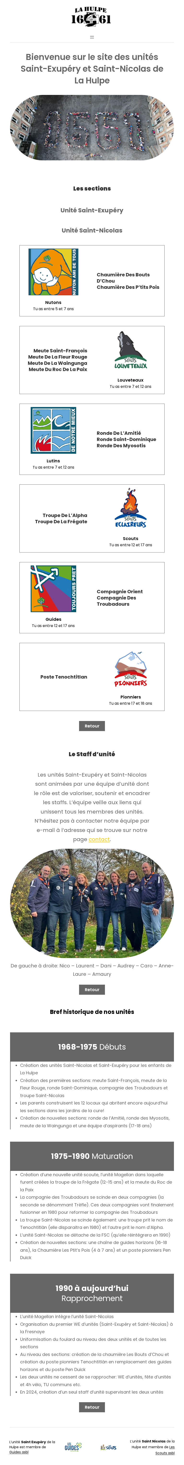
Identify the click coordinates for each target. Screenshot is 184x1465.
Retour (92, 726)
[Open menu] (92, 37)
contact (99, 839)
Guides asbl (19, 1452)
